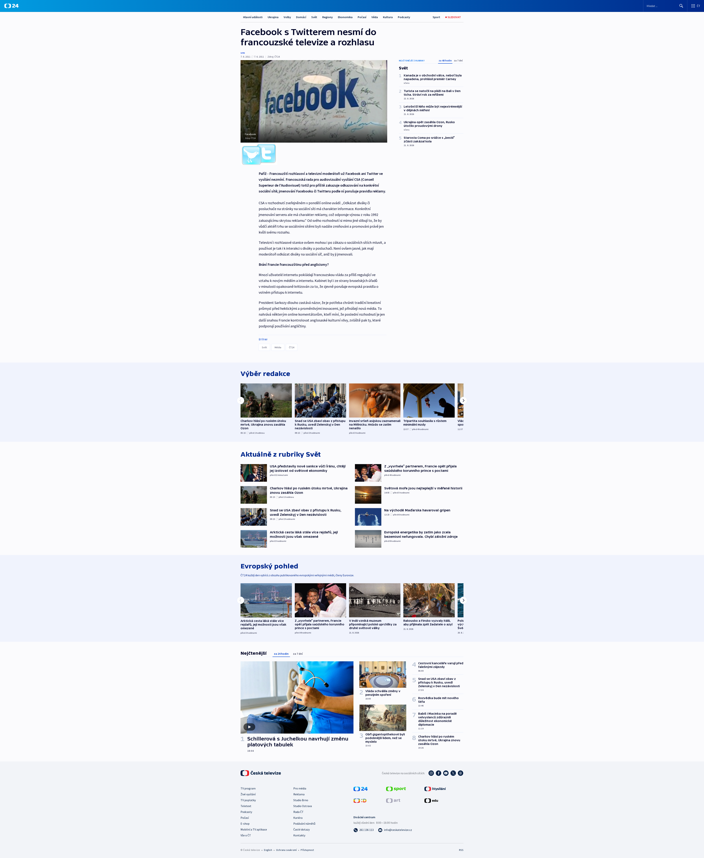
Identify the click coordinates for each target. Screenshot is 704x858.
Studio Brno (300, 800)
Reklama (299, 794)
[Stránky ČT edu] (431, 800)
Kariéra (297, 818)
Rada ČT (298, 812)
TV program (248, 788)
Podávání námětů (304, 823)
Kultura (388, 17)
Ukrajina (273, 17)
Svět (314, 17)
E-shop (245, 823)
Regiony (327, 17)
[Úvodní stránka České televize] (261, 773)
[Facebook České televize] (438, 773)
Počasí (362, 17)
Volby (287, 17)
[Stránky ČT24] (360, 788)
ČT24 (291, 347)
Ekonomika (345, 17)
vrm (243, 52)
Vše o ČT (246, 835)
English (268, 850)
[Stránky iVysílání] (435, 788)
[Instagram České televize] (431, 773)
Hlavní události (253, 17)
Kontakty (299, 835)
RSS (461, 850)
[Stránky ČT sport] (396, 788)
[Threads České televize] (460, 773)
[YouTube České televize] (446, 773)
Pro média (299, 788)
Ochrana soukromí (286, 850)
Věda (374, 17)
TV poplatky (248, 800)
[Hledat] (681, 6)
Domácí (301, 17)
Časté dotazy (301, 829)
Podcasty (404, 17)
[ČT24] (11, 6)
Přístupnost (307, 850)
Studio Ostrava (302, 806)
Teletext (246, 806)
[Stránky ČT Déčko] (359, 800)
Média (278, 347)
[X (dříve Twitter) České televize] (453, 773)
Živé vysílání (248, 794)
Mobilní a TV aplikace (254, 829)
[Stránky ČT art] (393, 800)
